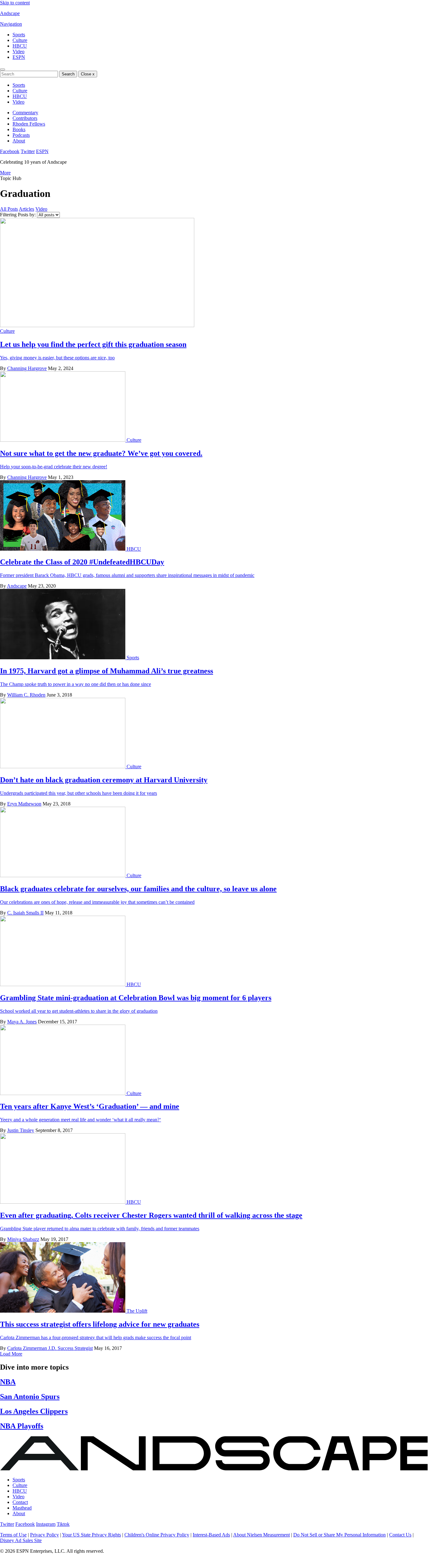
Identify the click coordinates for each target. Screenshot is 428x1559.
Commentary (25, 112)
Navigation (11, 24)
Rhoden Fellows (29, 123)
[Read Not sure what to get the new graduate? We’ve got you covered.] (63, 440)
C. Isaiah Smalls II (25, 912)
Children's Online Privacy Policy (156, 1534)
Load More (11, 1353)
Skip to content (15, 2)
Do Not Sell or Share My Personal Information (339, 1534)
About (19, 140)
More (5, 172)
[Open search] (2, 69)
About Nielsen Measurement (261, 1534)
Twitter (28, 151)
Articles (26, 209)
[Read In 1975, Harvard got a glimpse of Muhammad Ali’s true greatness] (63, 657)
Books (19, 129)
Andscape (10, 13)
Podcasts (21, 135)
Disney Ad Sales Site (21, 1540)
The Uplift (137, 1311)
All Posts (9, 209)
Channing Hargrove (27, 368)
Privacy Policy (44, 1534)
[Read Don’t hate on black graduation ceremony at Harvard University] (63, 766)
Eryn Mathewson (24, 803)
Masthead (22, 1507)
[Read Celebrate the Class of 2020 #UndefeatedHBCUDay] (63, 549)
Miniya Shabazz (23, 1239)
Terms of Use (13, 1534)
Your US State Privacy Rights (91, 1534)
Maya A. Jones (22, 1021)
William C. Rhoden (26, 694)
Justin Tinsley (20, 1130)
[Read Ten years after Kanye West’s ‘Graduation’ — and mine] (63, 1093)
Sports (19, 34)
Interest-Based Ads (211, 1534)
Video (18, 51)
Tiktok (63, 1524)
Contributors (25, 118)
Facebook (9, 151)
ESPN (19, 57)
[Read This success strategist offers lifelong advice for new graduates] (63, 1311)
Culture (20, 40)
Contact (20, 1502)
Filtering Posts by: (18, 214)
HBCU (20, 46)
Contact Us (400, 1534)
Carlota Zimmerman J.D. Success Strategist (50, 1348)
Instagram (45, 1524)
